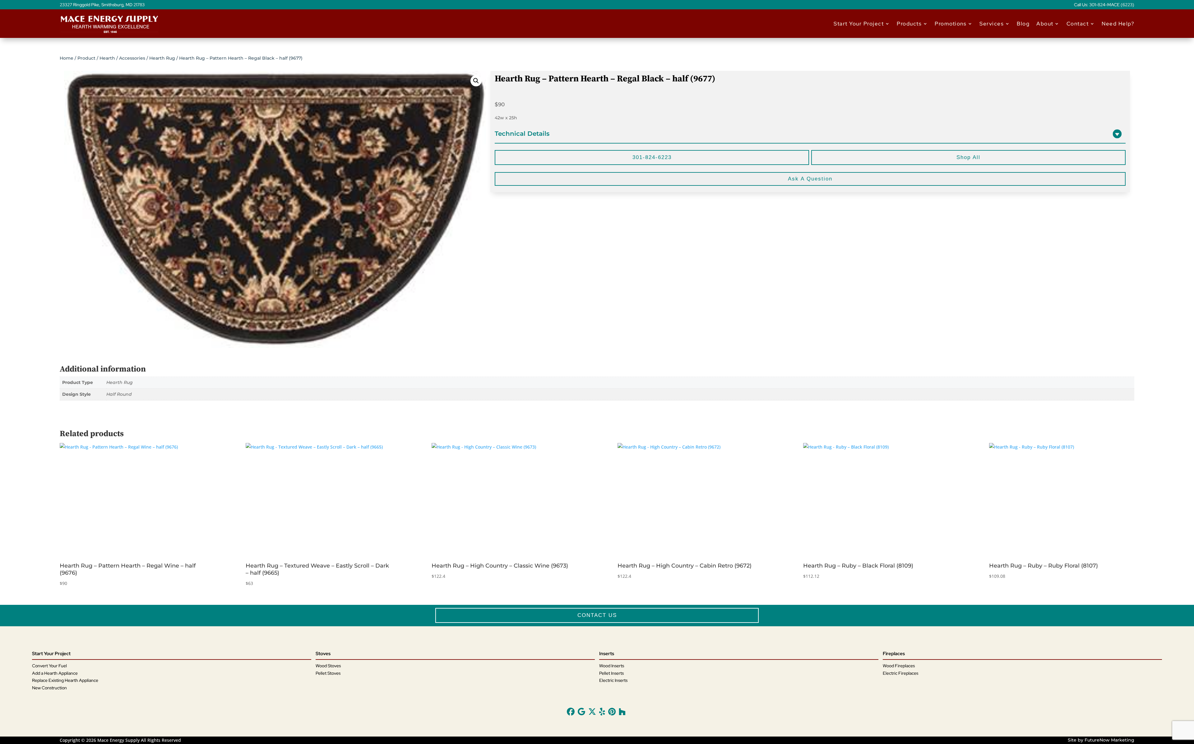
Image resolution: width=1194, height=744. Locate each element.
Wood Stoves (328, 666)
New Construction (49, 688)
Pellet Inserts (611, 673)
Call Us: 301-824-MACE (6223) (1104, 4)
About (1044, 23)
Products (909, 23)
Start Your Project (859, 23)
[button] (476, 80)
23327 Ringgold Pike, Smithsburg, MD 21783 (102, 4)
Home (66, 58)
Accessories (132, 58)
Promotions (950, 23)
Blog (1023, 23)
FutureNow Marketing (1109, 740)
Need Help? (1118, 23)
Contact (1078, 23)
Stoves (323, 653)
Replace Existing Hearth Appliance (65, 680)
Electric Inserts (613, 680)
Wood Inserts (611, 666)
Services (991, 23)
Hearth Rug (162, 58)
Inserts (606, 653)
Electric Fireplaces (900, 673)
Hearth (107, 58)
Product (86, 58)
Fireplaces (894, 653)
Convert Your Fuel (49, 666)
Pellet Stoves (328, 673)
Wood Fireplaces (899, 666)
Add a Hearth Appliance (55, 673)
